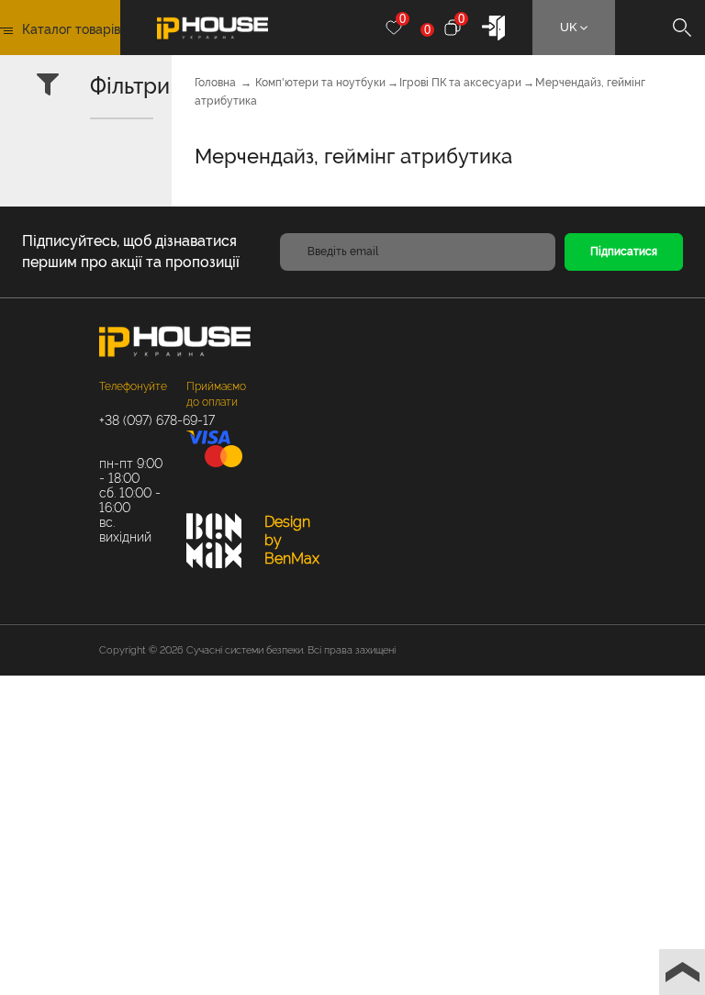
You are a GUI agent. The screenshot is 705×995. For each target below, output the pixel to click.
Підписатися (623, 251)
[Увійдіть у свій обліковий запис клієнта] (493, 26)
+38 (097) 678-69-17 (133, 420)
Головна (215, 82)
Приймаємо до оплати (216, 394)
